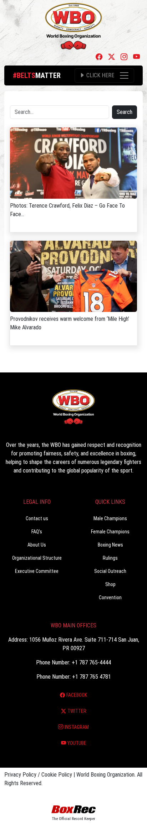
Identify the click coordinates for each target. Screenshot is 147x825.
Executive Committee (37, 571)
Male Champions (110, 518)
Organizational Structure (37, 558)
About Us (36, 545)
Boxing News (110, 545)
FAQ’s (36, 531)
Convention (110, 597)
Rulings (110, 558)
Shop (110, 584)
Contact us (37, 518)
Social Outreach (110, 571)
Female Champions (110, 531)
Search (124, 112)
